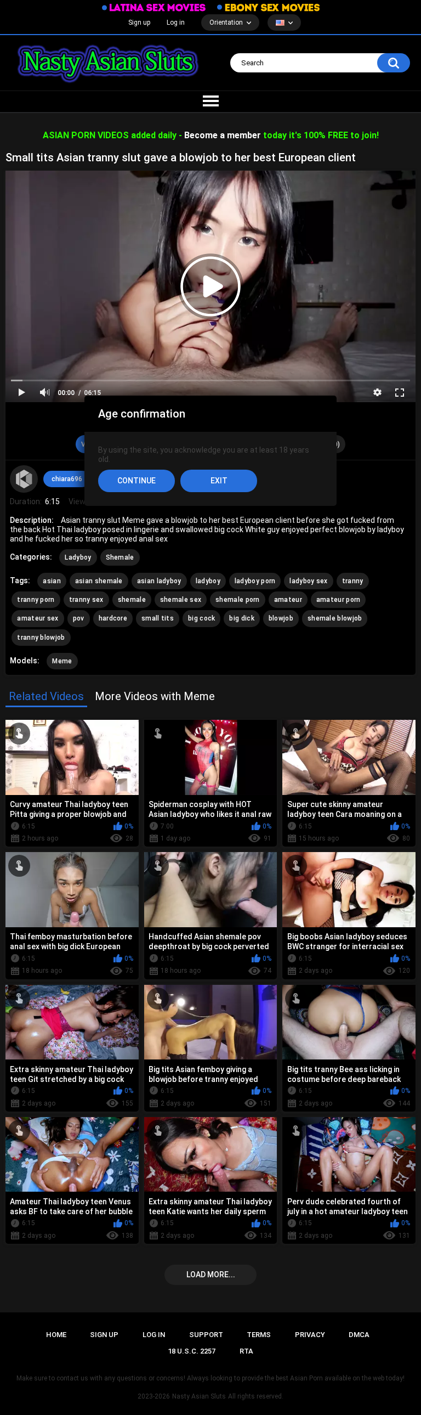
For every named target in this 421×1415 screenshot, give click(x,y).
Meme (62, 661)
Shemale (120, 557)
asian (52, 581)
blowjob (281, 618)
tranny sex (86, 600)
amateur (288, 600)
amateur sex (37, 618)
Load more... (210, 1274)
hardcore (113, 618)
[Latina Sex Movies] (154, 7)
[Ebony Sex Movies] (268, 7)
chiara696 (67, 479)
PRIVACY (310, 1335)
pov (78, 618)
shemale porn (237, 600)
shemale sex (180, 600)
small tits (157, 618)
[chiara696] (23, 479)
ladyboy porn (255, 581)
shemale (132, 600)
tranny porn (35, 600)
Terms (259, 1335)
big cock (201, 618)
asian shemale (99, 581)
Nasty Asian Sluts (199, 1396)
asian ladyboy (159, 581)
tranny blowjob (41, 637)
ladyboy (208, 581)
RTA (246, 1351)
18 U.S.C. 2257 (191, 1351)
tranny (352, 581)
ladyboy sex (308, 581)
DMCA (359, 1335)
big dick (241, 618)
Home (56, 1335)
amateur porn (338, 600)
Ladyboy (78, 557)
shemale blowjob (335, 618)
